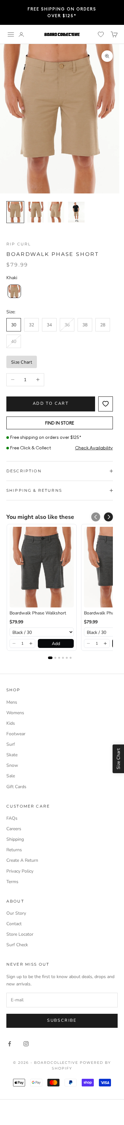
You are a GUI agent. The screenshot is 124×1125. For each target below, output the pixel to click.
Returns (14, 850)
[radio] (13, 291)
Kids (10, 723)
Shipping (15, 839)
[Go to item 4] (76, 212)
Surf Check (17, 945)
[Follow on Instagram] (26, 1044)
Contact (14, 924)
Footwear (15, 734)
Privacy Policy (19, 871)
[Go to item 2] (36, 212)
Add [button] (56, 644)
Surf (10, 744)
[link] (42, 567)
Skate (11, 755)
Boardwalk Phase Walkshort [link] (38, 613)
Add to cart (51, 403)
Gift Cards (16, 787)
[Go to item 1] (15, 212)
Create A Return (22, 860)
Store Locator (19, 934)
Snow (12, 765)
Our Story (16, 913)
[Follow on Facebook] (9, 1044)
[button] (108, 516)
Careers (13, 829)
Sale (10, 776)
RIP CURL (18, 244)
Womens (15, 713)
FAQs (11, 818)
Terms (12, 882)
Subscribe (62, 1020)
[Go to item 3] (56, 212)
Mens (11, 702)
